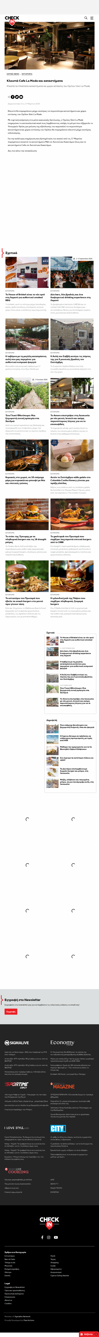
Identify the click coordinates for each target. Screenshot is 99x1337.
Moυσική (8, 1266)
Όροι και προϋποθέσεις (15, 1290)
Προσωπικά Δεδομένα (14, 1294)
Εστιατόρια (27, 74)
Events (7, 1275)
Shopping (54, 1262)
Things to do (10, 1262)
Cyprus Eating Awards (59, 1275)
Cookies (8, 1303)
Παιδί (52, 1256)
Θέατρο (8, 1272)
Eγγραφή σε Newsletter (15, 1287)
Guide (53, 1266)
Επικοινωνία (10, 1297)
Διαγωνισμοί (56, 1272)
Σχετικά (11, 253)
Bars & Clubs (10, 1259)
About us (8, 1300)
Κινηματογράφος (12, 1269)
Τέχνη (53, 1259)
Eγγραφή (11, 1011)
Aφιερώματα (56, 1269)
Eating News (13, 74)
